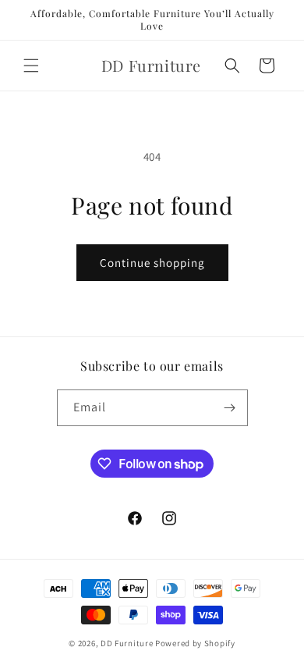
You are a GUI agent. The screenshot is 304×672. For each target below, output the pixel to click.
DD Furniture (127, 643)
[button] (31, 65)
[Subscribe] (230, 407)
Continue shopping (152, 262)
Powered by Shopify (195, 643)
